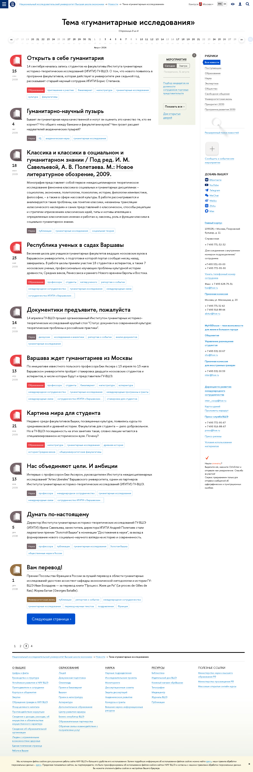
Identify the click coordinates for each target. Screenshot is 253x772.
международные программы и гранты (127, 392)
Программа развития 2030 (220, 109)
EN (225, 4)
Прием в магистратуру (71, 697)
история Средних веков (41, 451)
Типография (158, 687)
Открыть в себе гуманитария (65, 58)
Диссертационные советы (119, 687)
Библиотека (158, 673)
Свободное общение (217, 93)
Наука (208, 78)
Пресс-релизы (213, 436)
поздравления (106, 606)
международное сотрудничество (47, 288)
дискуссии (44, 337)
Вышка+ (63, 692)
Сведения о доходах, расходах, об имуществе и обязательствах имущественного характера (30, 720)
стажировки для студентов (122, 398)
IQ (40, 138)
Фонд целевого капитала (25, 707)
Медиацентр (158, 692)
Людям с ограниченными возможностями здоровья (26, 739)
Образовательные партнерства (76, 721)
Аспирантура (65, 702)
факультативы (49, 96)
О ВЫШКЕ (19, 668)
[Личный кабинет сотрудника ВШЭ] (240, 4)
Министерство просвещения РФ (216, 681)
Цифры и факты (20, 673)
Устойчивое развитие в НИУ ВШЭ (30, 682)
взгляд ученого (88, 282)
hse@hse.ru (211, 287)
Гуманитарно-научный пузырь (65, 111)
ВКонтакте (215, 180)
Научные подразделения (118, 673)
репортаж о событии (113, 282)
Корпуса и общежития (24, 692)
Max (211, 211)
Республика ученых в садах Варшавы (75, 245)
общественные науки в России (45, 553)
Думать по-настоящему (58, 514)
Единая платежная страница (27, 745)
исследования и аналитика (69, 337)
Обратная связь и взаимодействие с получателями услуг (78, 728)
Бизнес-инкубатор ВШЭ (71, 716)
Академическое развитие (118, 697)
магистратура (104, 90)
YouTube (214, 185)
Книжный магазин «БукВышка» (167, 682)
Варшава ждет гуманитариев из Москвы (79, 358)
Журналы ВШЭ (159, 697)
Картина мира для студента (63, 413)
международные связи (119, 288)
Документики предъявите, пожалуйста (78, 309)
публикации (45, 230)
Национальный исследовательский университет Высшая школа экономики (52, 656)
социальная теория (103, 230)
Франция (123, 606)
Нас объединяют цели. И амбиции (72, 466)
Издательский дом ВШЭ (164, 677)
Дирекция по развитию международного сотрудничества (218, 390)
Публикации (158, 702)
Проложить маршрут (217, 410)
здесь (209, 761)
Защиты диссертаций (116, 692)
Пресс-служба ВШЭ (216, 416)
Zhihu (212, 206)
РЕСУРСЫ (158, 668)
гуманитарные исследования (132, 90)
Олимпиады (65, 682)
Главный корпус (213, 222)
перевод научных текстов (79, 606)
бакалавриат (85, 90)
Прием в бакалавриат (70, 687)
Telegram (214, 190)
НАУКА (110, 668)
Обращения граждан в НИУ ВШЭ (30, 702)
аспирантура (126, 385)
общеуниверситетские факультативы (80, 451)
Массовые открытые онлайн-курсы (217, 686)
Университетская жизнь (218, 99)
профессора (54, 282)
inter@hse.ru (212, 375)
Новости (100, 656)
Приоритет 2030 (214, 104)
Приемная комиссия (216, 294)
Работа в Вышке (20, 750)
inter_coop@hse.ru (215, 400)
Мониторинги (112, 682)
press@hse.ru (212, 430)
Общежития (212, 335)
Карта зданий (212, 406)
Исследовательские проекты (121, 677)
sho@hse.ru (211, 355)
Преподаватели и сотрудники (28, 687)
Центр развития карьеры (72, 711)
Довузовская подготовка (72, 677)
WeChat (214, 195)
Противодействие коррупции (28, 711)
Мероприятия (176, 59)
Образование (213, 73)
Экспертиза (211, 83)
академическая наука (57, 138)
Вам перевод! (44, 567)
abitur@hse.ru (212, 313)
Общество (211, 88)
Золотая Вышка (118, 546)
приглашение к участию (60, 90)
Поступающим (213, 68)
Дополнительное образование (75, 707)
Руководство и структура (25, 677)
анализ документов (126, 337)
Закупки (16, 697)
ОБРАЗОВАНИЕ (69, 668)
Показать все (173, 106)
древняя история (113, 445)
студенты (71, 282)
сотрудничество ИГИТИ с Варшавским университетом (51, 295)
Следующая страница (50, 618)
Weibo (213, 200)
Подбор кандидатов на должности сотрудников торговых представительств (176, 88)
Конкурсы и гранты (115, 702)
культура (33, 96)
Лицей (62, 673)
